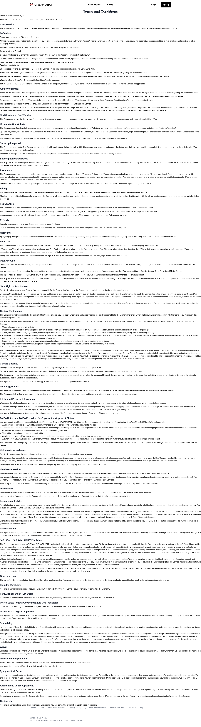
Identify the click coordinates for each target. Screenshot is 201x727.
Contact (33, 708)
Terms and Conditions (56, 708)
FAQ (42, 708)
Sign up (165, 5)
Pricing (110, 5)
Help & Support (94, 5)
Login (153, 5)
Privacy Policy (75, 708)
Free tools (132, 708)
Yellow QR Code (117, 708)
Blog (141, 708)
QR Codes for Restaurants (95, 708)
